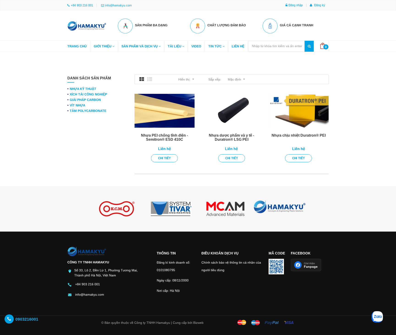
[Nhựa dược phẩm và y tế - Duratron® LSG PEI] (231, 111)
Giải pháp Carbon (85, 99)
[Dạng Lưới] (141, 79)
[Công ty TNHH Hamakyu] (86, 25)
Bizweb (198, 322)
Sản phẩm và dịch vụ (140, 46)
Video (196, 46)
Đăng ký (319, 5)
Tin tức (215, 46)
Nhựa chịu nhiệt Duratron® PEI (299, 135)
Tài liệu (175, 46)
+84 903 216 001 (87, 284)
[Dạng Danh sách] (149, 79)
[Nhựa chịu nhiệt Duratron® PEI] (298, 111)
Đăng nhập (296, 5)
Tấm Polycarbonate (88, 110)
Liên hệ (238, 46)
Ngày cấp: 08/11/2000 (173, 280)
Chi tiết (164, 158)
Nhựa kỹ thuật (83, 88)
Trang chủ (77, 46)
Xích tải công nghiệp (88, 94)
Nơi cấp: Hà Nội (168, 290)
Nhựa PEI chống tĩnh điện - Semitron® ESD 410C (164, 137)
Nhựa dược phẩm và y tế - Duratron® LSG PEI (231, 137)
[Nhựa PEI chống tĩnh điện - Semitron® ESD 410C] (165, 111)
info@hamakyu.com (118, 5)
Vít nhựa (77, 105)
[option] (117, 208)
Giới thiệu (103, 46)
